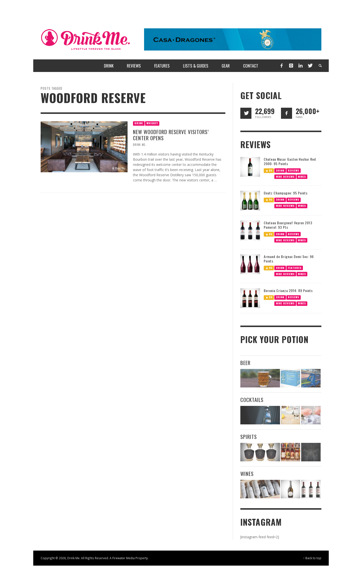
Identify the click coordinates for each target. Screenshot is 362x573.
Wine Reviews (285, 176)
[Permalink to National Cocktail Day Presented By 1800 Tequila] (260, 415)
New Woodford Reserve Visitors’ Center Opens (171, 135)
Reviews (293, 170)
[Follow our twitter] (245, 113)
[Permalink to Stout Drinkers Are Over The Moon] (290, 378)
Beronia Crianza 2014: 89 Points (288, 290)
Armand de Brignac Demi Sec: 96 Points (289, 258)
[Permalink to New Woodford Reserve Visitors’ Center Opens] (84, 146)
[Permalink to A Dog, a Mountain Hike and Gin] (311, 452)
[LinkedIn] (300, 65)
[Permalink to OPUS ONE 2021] (260, 489)
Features (294, 268)
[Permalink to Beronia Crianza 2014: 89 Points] (250, 297)
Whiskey (152, 123)
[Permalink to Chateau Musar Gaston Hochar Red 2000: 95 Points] (250, 166)
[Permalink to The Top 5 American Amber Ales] (260, 378)
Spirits (248, 436)
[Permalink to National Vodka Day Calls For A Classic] (290, 415)
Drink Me (139, 145)
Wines (302, 176)
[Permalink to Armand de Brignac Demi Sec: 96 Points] (250, 263)
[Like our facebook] (286, 113)
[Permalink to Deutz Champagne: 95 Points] (250, 200)
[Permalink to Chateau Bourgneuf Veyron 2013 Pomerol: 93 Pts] (250, 230)
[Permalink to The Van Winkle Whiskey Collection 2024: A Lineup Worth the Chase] (290, 452)
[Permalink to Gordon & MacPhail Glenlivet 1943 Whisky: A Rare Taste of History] (260, 452)
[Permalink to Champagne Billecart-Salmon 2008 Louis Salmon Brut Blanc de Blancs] (290, 489)
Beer (245, 362)
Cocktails (251, 399)
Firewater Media (123, 558)
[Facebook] (281, 65)
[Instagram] (291, 65)
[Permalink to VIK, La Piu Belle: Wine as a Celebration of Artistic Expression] (311, 489)
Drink (138, 123)
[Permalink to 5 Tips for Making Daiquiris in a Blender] (311, 415)
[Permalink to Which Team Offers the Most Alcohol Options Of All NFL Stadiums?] (311, 378)
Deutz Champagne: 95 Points (286, 192)
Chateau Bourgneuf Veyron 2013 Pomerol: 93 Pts (288, 225)
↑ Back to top (312, 558)
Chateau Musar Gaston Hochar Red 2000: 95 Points (290, 161)
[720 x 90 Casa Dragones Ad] (232, 39)
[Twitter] (309, 65)
